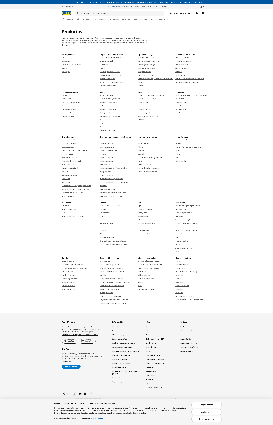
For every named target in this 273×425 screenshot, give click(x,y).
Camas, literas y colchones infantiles (74, 150)
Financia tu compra (186, 351)
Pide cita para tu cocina (138, 6)
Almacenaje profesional (146, 75)
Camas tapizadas (68, 116)
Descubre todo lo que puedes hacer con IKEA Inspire (80, 335)
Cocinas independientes (146, 113)
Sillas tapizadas (180, 113)
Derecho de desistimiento (121, 355)
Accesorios (141, 82)
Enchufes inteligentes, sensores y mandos (114, 182)
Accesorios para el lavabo (108, 102)
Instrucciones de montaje (121, 363)
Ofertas (148, 351)
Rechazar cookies (206, 419)
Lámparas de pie (105, 140)
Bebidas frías (142, 272)
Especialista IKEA (185, 339)
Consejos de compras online (122, 347)
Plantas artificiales (181, 209)
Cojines (178, 154)
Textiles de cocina (106, 220)
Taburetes (178, 106)
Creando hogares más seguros (156, 363)
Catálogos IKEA (151, 343)
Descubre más (67, 362)
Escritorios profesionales (146, 68)
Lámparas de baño (106, 161)
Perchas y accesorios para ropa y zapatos (114, 282)
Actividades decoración (183, 234)
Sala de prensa (151, 371)
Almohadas (141, 154)
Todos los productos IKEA (155, 339)
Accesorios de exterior (69, 289)
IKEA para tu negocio (122, 6)
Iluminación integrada (107, 189)
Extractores (179, 275)
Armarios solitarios (182, 65)
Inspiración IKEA (151, 347)
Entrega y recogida (186, 331)
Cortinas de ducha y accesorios (148, 168)
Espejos (178, 251)
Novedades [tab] (114, 19)
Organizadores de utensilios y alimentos (114, 244)
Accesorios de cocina (107, 227)
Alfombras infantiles (69, 165)
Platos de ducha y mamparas (110, 120)
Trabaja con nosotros (153, 335)
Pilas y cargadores (106, 172)
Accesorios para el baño (108, 109)
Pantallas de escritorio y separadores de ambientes (155, 79)
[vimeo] (80, 394)
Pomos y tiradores (106, 293)
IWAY (147, 384)
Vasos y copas (142, 213)
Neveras (178, 279)
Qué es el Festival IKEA (154, 388)
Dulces (140, 286)
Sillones (64, 68)
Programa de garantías (120, 359)
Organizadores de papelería (109, 264)
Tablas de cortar (105, 234)
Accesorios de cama (69, 113)
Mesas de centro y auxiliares (72, 65)
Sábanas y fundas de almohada (148, 140)
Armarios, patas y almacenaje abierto (151, 95)
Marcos (178, 237)
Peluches (65, 172)
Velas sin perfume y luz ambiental (187, 220)
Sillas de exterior (67, 272)
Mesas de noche (181, 75)
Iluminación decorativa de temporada (113, 193)
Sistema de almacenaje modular (111, 58)
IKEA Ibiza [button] (68, 6)
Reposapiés (66, 72)
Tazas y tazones (143, 230)
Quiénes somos (151, 327)
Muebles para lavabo (107, 95)
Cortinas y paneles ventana (184, 140)
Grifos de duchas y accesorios (110, 116)
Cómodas (178, 72)
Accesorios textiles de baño (147, 172)
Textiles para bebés (68, 154)
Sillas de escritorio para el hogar (149, 61)
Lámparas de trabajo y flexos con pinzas (114, 168)
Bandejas (141, 227)
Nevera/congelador (182, 286)
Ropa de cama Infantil (69, 157)
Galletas (140, 282)
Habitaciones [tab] (85, 19)
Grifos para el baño (106, 113)
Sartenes (103, 209)
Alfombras (65, 206)
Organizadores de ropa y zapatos (111, 279)
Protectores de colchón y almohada (150, 157)
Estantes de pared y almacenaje (111, 75)
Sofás (64, 58)
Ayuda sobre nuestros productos (123, 343)
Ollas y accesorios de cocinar (110, 206)
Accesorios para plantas (183, 213)
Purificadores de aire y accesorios (111, 179)
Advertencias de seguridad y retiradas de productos (126, 372)
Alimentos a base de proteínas (148, 261)
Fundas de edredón (144, 143)
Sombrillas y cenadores (70, 279)
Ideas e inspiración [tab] (129, 19)
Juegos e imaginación (69, 175)
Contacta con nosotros (120, 327)
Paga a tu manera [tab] (165, 19)
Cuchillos (103, 230)
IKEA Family (111, 6)
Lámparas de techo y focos (109, 150)
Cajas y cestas (105, 261)
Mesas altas (179, 99)
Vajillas (140, 206)
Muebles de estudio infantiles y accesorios (76, 189)
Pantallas (103, 154)
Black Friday (150, 379)
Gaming (140, 86)
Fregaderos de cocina (107, 130)
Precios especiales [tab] (147, 19)
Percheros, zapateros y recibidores (187, 82)
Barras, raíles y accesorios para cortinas (189, 147)
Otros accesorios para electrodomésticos (189, 300)
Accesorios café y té (145, 234)
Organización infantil (69, 143)
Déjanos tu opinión (119, 382)
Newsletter (150, 367)
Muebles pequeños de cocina (148, 116)
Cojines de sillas (180, 161)
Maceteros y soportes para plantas (187, 206)
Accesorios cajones (144, 109)
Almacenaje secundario (108, 86)
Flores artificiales (181, 227)
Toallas (140, 161)
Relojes (178, 244)
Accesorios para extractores (185, 296)
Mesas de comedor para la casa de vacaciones (191, 95)
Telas (177, 150)
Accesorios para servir (145, 209)
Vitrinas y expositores (107, 79)
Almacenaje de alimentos (108, 237)
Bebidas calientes (144, 275)
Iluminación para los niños (109, 165)
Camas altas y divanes (69, 109)
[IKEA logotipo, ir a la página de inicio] (66, 13)
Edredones (141, 150)
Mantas (178, 157)
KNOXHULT (142, 120)
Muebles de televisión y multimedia (112, 82)
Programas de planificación (189, 347)
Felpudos (65, 213)
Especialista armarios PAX (188, 343)
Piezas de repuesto (119, 367)
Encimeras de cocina (145, 106)
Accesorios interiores (145, 102)
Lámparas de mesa (106, 143)
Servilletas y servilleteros (146, 223)
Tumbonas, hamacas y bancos (72, 264)
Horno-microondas (182, 264)
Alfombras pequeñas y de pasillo (73, 216)
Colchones (65, 95)
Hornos (178, 261)
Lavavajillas (179, 289)
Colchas (140, 147)
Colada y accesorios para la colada (112, 286)
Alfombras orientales (69, 209)
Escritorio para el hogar (146, 58)
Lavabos (103, 123)
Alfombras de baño (144, 165)
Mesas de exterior (68, 261)
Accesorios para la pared (183, 248)
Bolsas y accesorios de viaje (109, 289)
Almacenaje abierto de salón (110, 72)
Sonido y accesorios (107, 175)
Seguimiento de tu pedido (121, 331)
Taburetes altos (180, 109)
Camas (64, 106)
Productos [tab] (70, 19)
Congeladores (180, 282)
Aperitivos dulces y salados (147, 289)
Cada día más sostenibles (155, 359)
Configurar (205, 412)
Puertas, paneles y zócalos (147, 99)
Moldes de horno (106, 213)
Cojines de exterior (68, 286)
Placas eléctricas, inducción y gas (186, 272)
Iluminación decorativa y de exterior (112, 196)
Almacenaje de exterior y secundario (74, 268)
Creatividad (66, 179)
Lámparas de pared (106, 157)
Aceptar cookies (206, 405)
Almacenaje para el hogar (146, 65)
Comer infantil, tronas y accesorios (74, 193)
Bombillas (103, 186)
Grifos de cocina (105, 127)
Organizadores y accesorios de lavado (113, 241)
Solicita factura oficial (119, 339)
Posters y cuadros (181, 241)
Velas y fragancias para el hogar (186, 230)
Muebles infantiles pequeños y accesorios (76, 186)
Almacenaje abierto (182, 68)
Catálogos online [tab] (100, 19)
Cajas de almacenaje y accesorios (111, 268)
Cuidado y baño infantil (70, 168)
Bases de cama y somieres (71, 102)
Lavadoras (179, 293)
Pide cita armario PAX (152, 6)
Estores (178, 143)
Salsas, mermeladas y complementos (151, 264)
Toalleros (103, 106)
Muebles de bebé (68, 147)
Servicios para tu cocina (188, 335)
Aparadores (104, 65)
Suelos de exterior (68, 282)
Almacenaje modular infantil (71, 140)
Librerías (103, 68)
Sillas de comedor (181, 102)
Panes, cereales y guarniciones (148, 268)
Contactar (164, 6)
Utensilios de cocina (106, 223)
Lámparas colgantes (107, 147)
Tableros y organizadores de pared (112, 272)
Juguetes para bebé (68, 182)
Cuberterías (142, 220)
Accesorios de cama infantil (71, 161)
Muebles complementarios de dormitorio (189, 79)
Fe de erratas (117, 378)
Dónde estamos (151, 331)
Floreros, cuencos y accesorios (186, 223)
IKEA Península (151, 375)
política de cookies (99, 418)
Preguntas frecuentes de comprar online (126, 351)
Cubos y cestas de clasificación (110, 296)
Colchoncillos (66, 99)
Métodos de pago (118, 335)
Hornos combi (180, 268)
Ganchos (103, 275)
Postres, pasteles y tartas (147, 279)
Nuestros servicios (186, 327)
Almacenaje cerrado (107, 61)
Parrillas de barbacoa (69, 275)
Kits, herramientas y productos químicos (114, 300)
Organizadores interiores (184, 61)
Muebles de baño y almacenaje (110, 99)
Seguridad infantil (68, 196)
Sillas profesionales (144, 72)
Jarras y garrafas (143, 216)
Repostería (103, 216)
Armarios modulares (182, 58)
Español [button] (205, 6)
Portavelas (179, 216)
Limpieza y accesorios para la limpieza (113, 303)
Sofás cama (66, 61)
